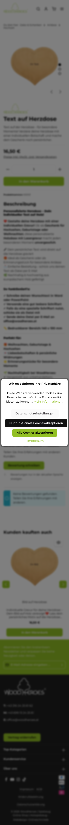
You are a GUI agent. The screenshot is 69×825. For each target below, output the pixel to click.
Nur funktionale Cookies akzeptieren (36, 423)
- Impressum (34, 440)
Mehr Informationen (48, 401)
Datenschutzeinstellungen (34, 413)
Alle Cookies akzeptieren (35, 432)
